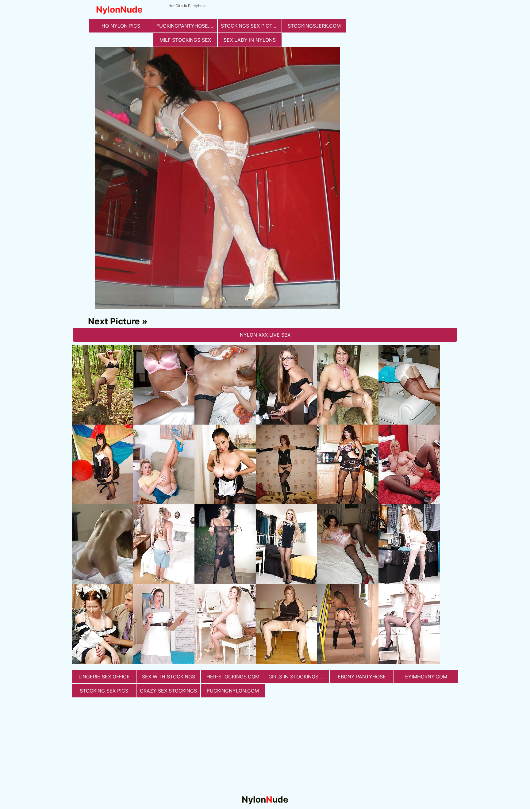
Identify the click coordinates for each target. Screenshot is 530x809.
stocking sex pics (104, 691)
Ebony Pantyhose (362, 677)
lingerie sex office (104, 677)
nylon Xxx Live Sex (265, 335)
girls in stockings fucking (298, 677)
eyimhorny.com (426, 677)
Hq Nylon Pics (121, 26)
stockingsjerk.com (314, 26)
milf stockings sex (185, 40)
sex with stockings (168, 677)
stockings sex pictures (251, 26)
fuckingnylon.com (233, 691)
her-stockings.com (232, 677)
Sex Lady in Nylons (250, 40)
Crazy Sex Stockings (168, 691)
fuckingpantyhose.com (186, 26)
